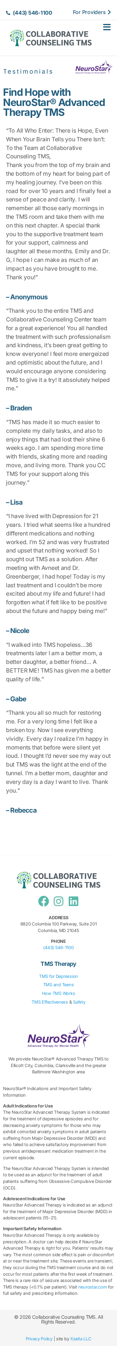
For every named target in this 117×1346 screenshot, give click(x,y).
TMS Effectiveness (50, 1001)
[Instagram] (58, 901)
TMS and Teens (58, 984)
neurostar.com (92, 1286)
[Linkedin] (73, 901)
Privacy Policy (39, 1338)
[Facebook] (43, 901)
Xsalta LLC (80, 1338)
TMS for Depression (58, 976)
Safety (79, 1001)
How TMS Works (58, 993)
